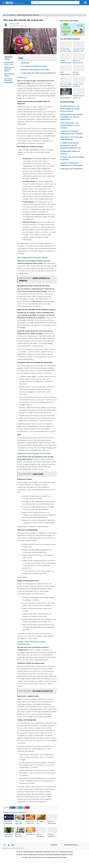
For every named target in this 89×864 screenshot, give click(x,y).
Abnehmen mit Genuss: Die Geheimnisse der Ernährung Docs (71, 164)
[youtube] (12, 845)
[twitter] (8, 845)
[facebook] (4, 845)
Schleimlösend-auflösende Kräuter (9, 69)
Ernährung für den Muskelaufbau (71, 169)
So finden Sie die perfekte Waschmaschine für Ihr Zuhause (71, 132)
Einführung (24, 63)
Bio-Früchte (37, 301)
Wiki (17, 23)
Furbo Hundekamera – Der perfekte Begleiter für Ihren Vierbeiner (69, 125)
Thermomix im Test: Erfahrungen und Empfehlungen (71, 138)
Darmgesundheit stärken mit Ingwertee (70, 152)
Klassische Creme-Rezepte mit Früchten (34, 69)
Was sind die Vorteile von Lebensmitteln (9, 80)
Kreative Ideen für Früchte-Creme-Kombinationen (37, 73)
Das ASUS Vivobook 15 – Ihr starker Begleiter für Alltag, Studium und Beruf (69, 108)
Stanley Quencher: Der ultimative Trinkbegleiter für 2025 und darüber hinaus (71, 117)
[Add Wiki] (7, 2)
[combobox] (57, 2)
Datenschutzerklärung (71, 844)
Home (5, 15)
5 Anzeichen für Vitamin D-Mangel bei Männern (72, 158)
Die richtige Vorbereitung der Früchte (33, 66)
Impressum (54, 844)
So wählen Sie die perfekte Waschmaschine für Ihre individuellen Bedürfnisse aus (70, 145)
